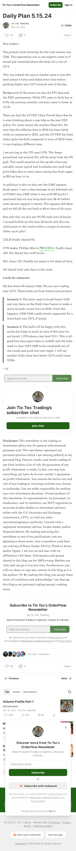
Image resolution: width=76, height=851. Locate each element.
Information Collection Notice (44, 797)
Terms (27, 826)
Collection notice (42, 826)
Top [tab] (7, 691)
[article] (38, 708)
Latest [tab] (16, 691)
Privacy (67, 822)
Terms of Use (55, 794)
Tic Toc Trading (20, 23)
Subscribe (55, 5)
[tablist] (21, 691)
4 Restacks (44, 654)
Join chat (38, 425)
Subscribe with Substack (40, 786)
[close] (66, 727)
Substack (20, 843)
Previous (14, 678)
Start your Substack (29, 834)
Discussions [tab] (30, 691)
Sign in (68, 5)
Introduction (10, 706)
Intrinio (56, 822)
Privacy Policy (38, 801)
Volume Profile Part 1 (18, 701)
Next (64, 678)
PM (47, 248)
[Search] (69, 691)
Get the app (55, 834)
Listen (68, 25)
